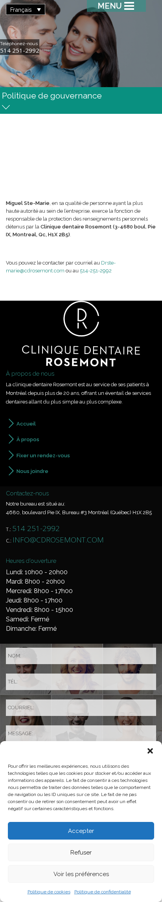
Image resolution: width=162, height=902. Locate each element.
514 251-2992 (19, 50)
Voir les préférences (81, 874)
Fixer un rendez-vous (43, 455)
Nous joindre (32, 471)
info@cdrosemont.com (58, 540)
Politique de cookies (49, 892)
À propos (28, 439)
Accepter (81, 830)
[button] (150, 751)
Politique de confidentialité (102, 892)
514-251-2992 (96, 271)
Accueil (26, 424)
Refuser (81, 852)
